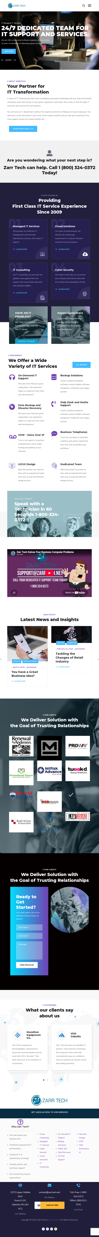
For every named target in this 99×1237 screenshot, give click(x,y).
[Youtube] (55, 1229)
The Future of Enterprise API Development (67, 677)
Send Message (27, 965)
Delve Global (53, 1220)
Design (16, 643)
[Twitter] (43, 1229)
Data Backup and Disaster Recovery (29, 407)
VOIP (81, 1141)
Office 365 (62, 1148)
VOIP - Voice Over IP (31, 435)
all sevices (81, 365)
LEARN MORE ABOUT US (23, 129)
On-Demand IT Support (27, 377)
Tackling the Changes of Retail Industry (25, 657)
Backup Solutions (71, 375)
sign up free (52, 1205)
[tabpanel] (27, 1050)
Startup (28, 643)
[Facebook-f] (47, 1229)
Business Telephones (73, 432)
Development (64, 663)
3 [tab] (51, 1080)
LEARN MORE (8, 51)
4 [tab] (55, 1080)
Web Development (84, 1149)
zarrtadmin (36, 649)
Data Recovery (64, 1152)
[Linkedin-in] (51, 1229)
